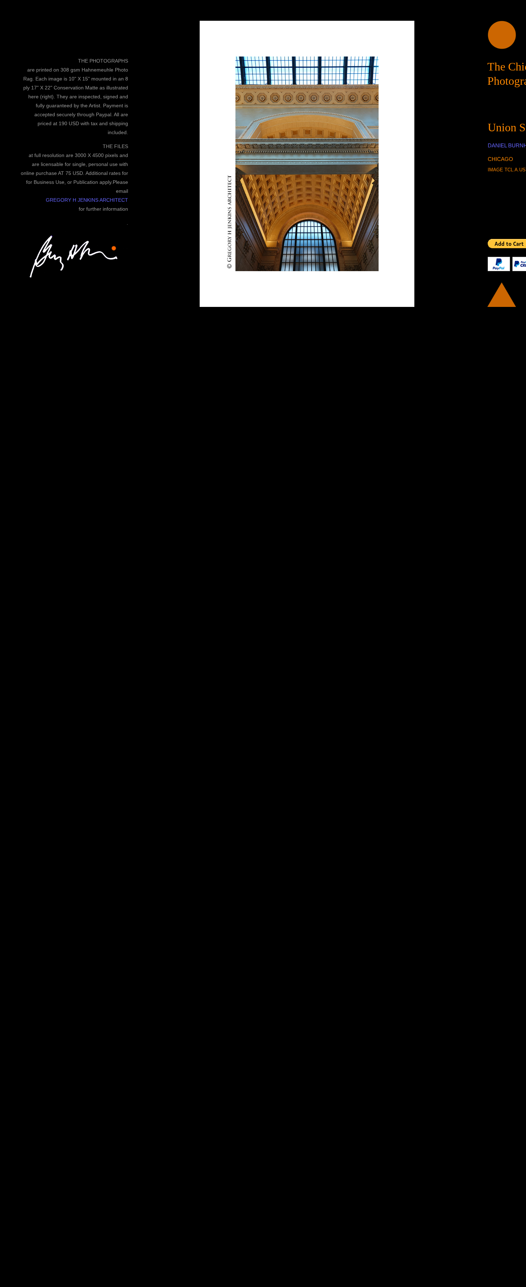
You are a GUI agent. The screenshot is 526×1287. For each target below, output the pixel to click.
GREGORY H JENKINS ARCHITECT (87, 200)
